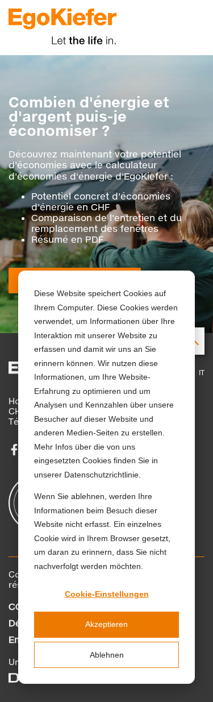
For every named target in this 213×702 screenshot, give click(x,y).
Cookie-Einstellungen (107, 594)
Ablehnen (107, 654)
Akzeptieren (106, 624)
